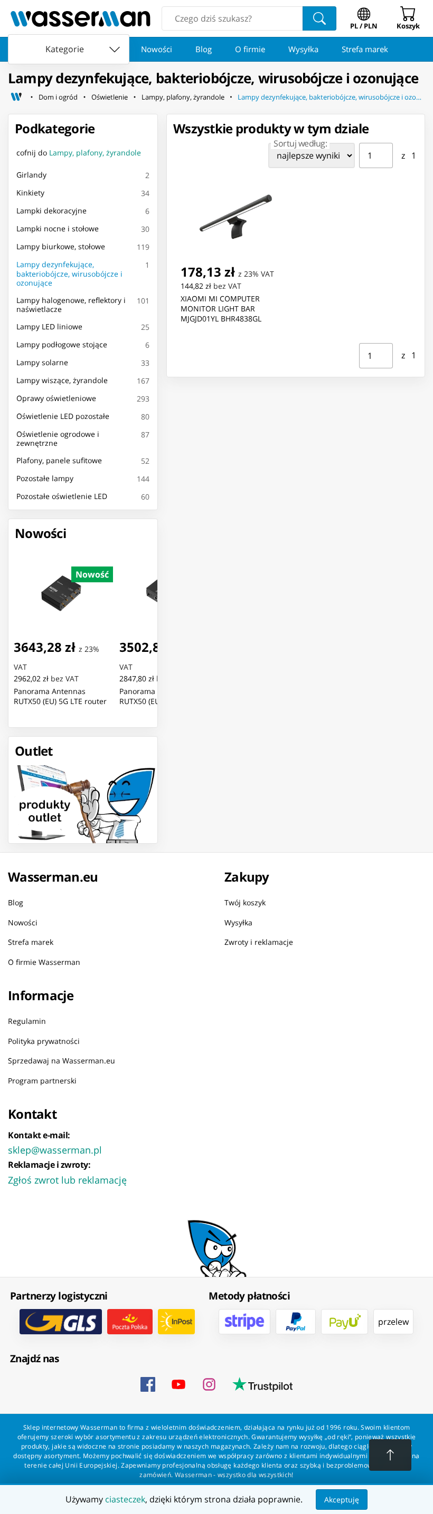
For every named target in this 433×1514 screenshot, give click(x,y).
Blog (203, 49)
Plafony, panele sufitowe (59, 460)
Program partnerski (42, 1081)
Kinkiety (30, 193)
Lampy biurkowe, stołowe (60, 246)
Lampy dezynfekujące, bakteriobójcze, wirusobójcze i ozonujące (331, 97)
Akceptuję (341, 1500)
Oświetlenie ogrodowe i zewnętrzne (57, 438)
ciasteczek (125, 1499)
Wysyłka (303, 49)
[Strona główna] (16, 97)
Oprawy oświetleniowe (56, 398)
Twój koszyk (245, 902)
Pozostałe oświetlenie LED (61, 496)
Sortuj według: (300, 143)
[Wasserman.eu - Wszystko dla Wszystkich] (80, 18)
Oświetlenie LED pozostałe (62, 416)
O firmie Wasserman (44, 962)
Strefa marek (365, 49)
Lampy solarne (42, 362)
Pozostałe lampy (44, 478)
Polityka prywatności (44, 1041)
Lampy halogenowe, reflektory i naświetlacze (71, 305)
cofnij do (78, 153)
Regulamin (27, 1021)
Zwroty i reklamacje (258, 942)
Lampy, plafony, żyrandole (183, 97)
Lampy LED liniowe (49, 326)
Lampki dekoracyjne (51, 211)
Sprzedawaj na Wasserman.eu (61, 1061)
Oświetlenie (109, 97)
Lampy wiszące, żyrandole (62, 380)
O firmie (250, 49)
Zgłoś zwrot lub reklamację (67, 1180)
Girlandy (31, 175)
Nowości (156, 49)
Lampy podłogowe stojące (61, 344)
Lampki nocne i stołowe (57, 228)
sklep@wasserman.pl (55, 1150)
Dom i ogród (58, 97)
